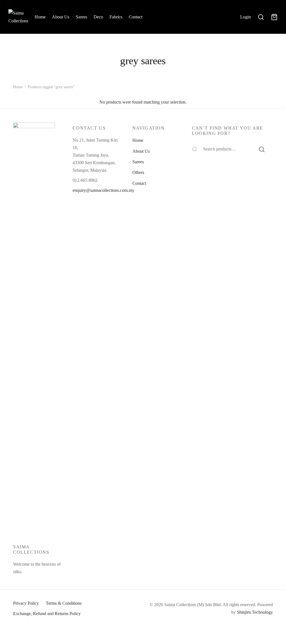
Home (40, 17)
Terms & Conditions (64, 603)
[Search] (262, 149)
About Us (60, 17)
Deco (98, 17)
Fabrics (115, 17)
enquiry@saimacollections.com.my (103, 190)
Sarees (81, 17)
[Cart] (274, 17)
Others (138, 172)
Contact (135, 17)
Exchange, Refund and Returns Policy (47, 613)
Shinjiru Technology (255, 612)
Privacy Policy (26, 603)
